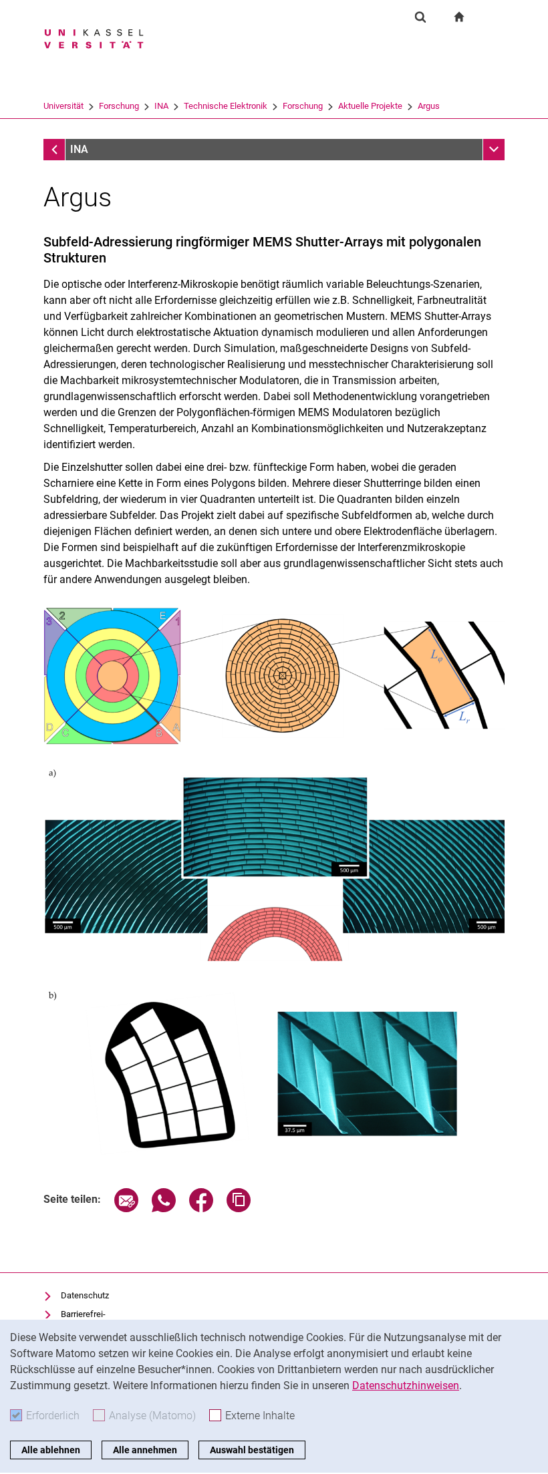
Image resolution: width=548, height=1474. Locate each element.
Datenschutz (85, 1295)
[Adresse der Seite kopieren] (239, 1208)
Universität (63, 106)
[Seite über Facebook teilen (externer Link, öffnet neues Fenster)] (201, 1208)
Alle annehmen (145, 1450)
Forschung (119, 106)
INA (161, 106)
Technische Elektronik (225, 106)
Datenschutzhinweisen (405, 1385)
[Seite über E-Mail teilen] (126, 1208)
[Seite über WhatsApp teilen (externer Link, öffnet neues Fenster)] (164, 1208)
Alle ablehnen (50, 1450)
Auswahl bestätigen (252, 1450)
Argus (429, 106)
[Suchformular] (420, 16)
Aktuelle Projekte (370, 106)
